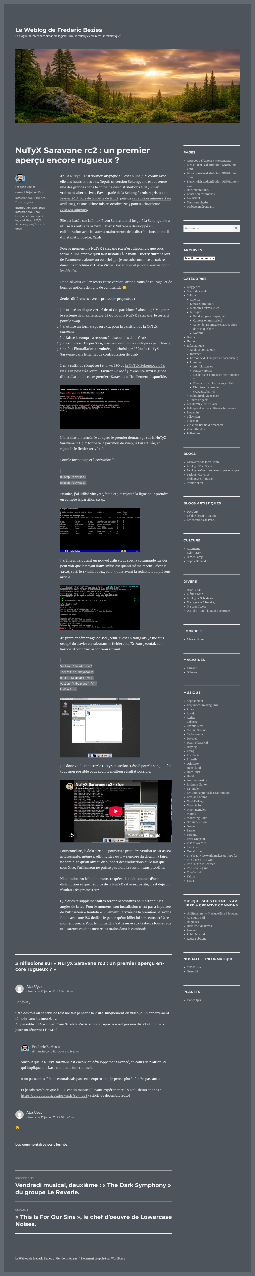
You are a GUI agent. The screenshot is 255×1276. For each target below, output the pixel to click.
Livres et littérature (202, 304)
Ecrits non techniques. (201, 194)
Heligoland (194, 768)
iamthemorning (197, 780)
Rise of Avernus (197, 843)
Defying (192, 747)
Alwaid (191, 713)
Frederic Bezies (25, 186)
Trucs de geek (24, 202)
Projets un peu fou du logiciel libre (214, 383)
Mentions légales (198, 202)
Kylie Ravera (194, 553)
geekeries (38, 207)
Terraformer (195, 851)
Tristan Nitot (195, 483)
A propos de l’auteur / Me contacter (209, 160)
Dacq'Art (192, 511)
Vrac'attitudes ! (196, 429)
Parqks (191, 830)
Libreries (39, 197)
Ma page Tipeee (196, 606)
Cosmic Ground (197, 730)
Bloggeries (193, 287)
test (30, 224)
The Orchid (194, 872)
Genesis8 (193, 971)
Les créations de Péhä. (201, 520)
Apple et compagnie (202, 350)
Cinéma (195, 299)
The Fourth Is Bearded (201, 864)
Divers (191, 337)
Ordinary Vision (197, 822)
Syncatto (192, 847)
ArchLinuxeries (203, 366)
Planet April (194, 1000)
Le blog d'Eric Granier (201, 466)
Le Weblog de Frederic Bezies (58, 29)
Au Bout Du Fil (196, 917)
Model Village (195, 801)
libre (37, 211)
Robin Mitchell (196, 934)
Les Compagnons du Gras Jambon (208, 793)
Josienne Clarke (197, 784)
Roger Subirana (196, 938)
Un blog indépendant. (200, 206)
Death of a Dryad (197, 742)
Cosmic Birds (195, 726)
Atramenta (193, 548)
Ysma (190, 880)
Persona (192, 834)
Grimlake (193, 763)
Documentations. (198, 190)
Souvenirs (193, 412)
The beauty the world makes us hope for (212, 855)
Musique (195, 312)
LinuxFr (192, 668)
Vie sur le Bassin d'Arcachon (205, 425)
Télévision (193, 416)
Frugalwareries (202, 370)
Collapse (192, 722)
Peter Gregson (196, 839)
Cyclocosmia (195, 734)
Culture (191, 295)
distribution (23, 207)
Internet (195, 354)
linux (31, 216)
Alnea (190, 709)
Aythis (191, 717)
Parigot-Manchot (198, 474)
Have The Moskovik (199, 926)
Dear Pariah (194, 590)
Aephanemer (195, 701)
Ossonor (192, 826)
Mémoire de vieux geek (204, 396)
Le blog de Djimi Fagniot (202, 516)
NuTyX (75, 176)
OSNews (192, 672)
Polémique (193, 433)
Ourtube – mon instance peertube (208, 611)
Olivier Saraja (195, 557)
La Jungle (193, 788)
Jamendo (192, 930)
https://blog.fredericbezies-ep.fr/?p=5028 (54, 1095)
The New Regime (197, 868)
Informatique (24, 197)
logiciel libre (23, 220)
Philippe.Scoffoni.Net (200, 479)
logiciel (40, 216)
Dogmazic (193, 922)
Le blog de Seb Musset (201, 598)
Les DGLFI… (194, 198)
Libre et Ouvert (196, 639)
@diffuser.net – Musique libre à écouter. (212, 913)
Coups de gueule (197, 291)
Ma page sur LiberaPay (201, 602)
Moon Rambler (196, 809)
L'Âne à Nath (195, 594)
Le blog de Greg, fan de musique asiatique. (213, 470)
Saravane (21, 224)
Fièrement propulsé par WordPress (103, 1258)
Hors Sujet (193, 772)
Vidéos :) (192, 421)
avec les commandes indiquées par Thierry (137, 343)
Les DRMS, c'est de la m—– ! (205, 404)
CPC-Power (194, 967)
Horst (190, 776)
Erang (190, 751)
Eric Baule (193, 755)
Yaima (191, 876)
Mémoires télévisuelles (204, 308)
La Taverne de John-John (203, 462)
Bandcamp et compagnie (209, 316)
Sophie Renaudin (197, 561)
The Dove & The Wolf (200, 860)
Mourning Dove (197, 818)
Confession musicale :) (207, 320)
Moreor (191, 814)
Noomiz (198, 333)
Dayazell (192, 738)
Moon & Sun (195, 805)
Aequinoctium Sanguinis (202, 705)
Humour (192, 341)
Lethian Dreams (197, 797)
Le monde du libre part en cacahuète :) (214, 358)
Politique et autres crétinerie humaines (211, 408)
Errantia (192, 759)
